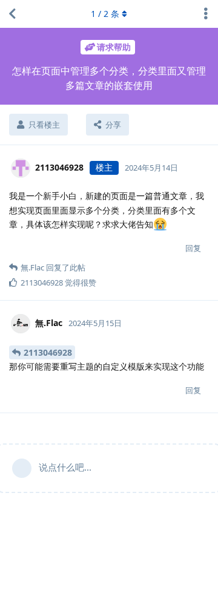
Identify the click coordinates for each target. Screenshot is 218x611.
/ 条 (105, 13)
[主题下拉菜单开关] (206, 14)
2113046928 (48, 352)
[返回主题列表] (12, 14)
